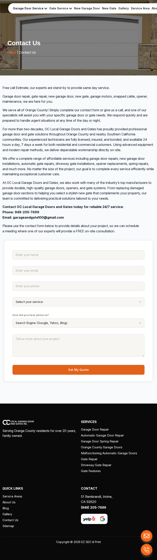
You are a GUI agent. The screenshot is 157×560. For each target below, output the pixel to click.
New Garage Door (87, 8)
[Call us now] (146, 549)
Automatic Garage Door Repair (102, 435)
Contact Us (10, 520)
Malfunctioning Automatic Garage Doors (109, 453)
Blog (5, 508)
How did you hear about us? (30, 315)
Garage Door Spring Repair (100, 441)
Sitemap (8, 526)
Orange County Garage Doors (101, 447)
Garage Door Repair (95, 429)
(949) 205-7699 (93, 507)
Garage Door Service (28, 8)
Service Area (140, 8)
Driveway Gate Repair (96, 465)
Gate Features (91, 471)
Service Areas (12, 496)
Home (11, 52)
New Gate (109, 8)
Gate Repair (89, 459)
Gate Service (59, 8)
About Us (9, 502)
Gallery (123, 8)
